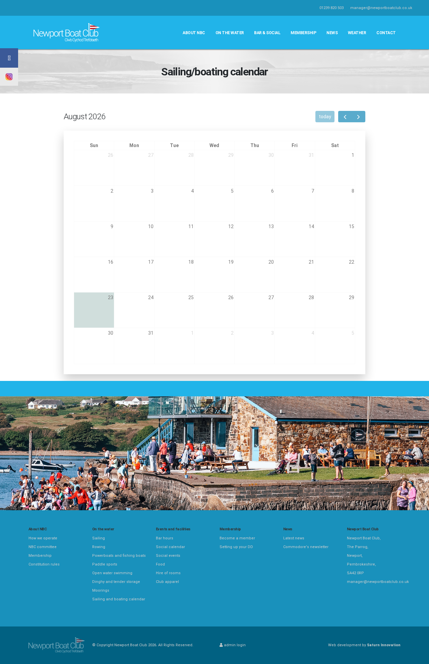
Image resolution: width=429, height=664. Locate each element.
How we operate (42, 538)
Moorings (100, 590)
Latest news (293, 538)
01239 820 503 (331, 8)
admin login (234, 645)
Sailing (98, 538)
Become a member (237, 538)
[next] (358, 116)
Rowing (98, 547)
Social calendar (170, 547)
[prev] (345, 116)
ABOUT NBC (194, 32)
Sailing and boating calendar (118, 599)
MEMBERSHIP (303, 32)
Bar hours (164, 538)
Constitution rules (44, 564)
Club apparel (167, 582)
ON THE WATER (230, 32)
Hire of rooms (168, 573)
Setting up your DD (236, 547)
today (325, 116)
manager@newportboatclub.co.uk (381, 8)
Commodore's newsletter (305, 547)
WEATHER (357, 32)
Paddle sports (104, 564)
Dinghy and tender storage (116, 582)
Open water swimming (112, 573)
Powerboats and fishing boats (119, 555)
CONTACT (386, 32)
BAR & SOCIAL (267, 32)
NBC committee (42, 547)
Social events (168, 555)
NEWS (332, 32)
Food (160, 564)
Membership (40, 555)
